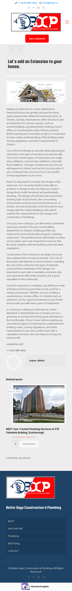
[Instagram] (43, 7)
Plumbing (13, 536)
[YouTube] (34, 7)
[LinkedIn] (38, 7)
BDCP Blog (14, 543)
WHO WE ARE (15, 528)
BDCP (11, 521)
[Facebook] (29, 7)
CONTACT (13, 551)
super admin (37, 360)
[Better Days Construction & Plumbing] (36, 21)
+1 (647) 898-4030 (27, 2)
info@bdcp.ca (50, 2)
